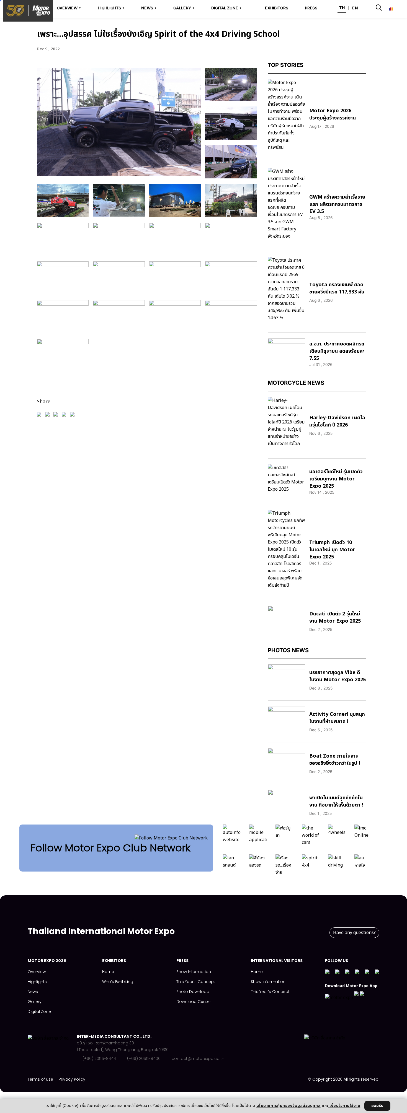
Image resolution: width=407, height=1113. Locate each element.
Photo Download (192, 991)
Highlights (37, 981)
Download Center (193, 1001)
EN (355, 8)
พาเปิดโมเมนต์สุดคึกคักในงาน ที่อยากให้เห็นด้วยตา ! (336, 801)
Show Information (193, 971)
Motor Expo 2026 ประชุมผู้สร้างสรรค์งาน (332, 114)
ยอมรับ (377, 1106)
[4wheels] (337, 837)
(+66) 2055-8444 (99, 1058)
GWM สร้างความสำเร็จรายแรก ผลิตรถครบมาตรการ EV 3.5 (337, 204)
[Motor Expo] (52, 1047)
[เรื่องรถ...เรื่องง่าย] (284, 866)
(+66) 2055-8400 (144, 1058)
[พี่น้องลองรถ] (258, 866)
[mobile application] (258, 837)
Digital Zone (39, 1011)
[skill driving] (337, 866)
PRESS (311, 8)
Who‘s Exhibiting (117, 981)
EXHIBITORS (276, 8)
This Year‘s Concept (195, 981)
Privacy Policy (72, 1079)
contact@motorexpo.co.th (198, 1058)
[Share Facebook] (40, 417)
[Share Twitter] (57, 417)
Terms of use (40, 1079)
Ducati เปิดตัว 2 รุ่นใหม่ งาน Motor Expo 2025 (335, 617)
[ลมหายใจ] (363, 866)
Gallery (35, 1001)
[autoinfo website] (231, 837)
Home (108, 971)
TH (342, 7)
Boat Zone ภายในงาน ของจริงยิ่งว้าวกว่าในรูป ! (334, 759)
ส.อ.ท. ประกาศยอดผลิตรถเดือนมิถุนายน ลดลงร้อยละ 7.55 (337, 351)
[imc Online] (363, 837)
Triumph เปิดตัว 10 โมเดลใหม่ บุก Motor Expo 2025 (332, 550)
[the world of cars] (310, 837)
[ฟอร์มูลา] (284, 837)
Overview (37, 971)
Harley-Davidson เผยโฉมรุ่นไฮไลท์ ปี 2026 (337, 421)
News (33, 991)
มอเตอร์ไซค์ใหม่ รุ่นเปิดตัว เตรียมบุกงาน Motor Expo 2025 (336, 479)
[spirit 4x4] (310, 866)
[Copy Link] (73, 417)
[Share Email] (65, 417)
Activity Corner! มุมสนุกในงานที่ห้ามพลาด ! (337, 718)
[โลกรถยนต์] (231, 866)
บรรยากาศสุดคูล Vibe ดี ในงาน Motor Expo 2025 (337, 676)
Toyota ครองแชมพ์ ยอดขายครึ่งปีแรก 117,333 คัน (336, 288)
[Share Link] (48, 417)
